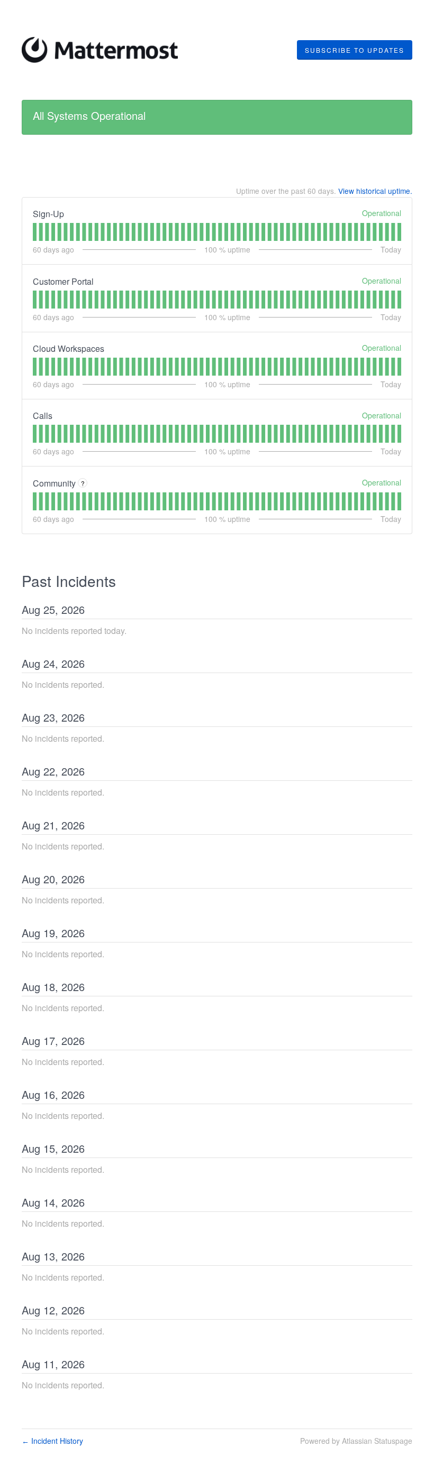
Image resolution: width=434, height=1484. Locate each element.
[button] (354, 50)
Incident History (52, 1440)
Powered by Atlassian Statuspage (356, 1440)
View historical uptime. (375, 190)
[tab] (35, 232)
